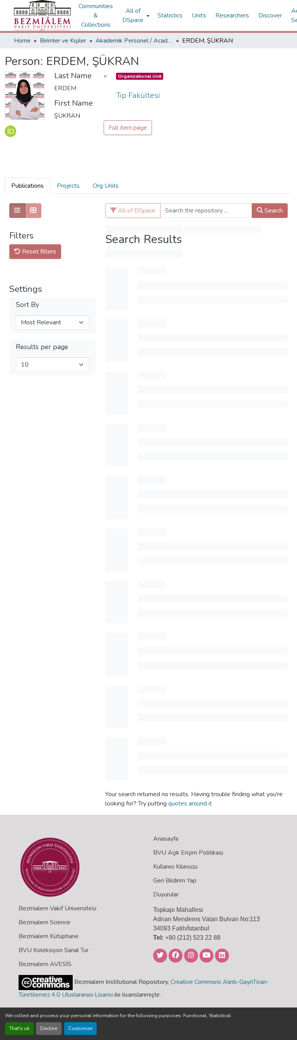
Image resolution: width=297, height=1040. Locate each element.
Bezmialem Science (44, 922)
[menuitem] (135, 15)
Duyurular (166, 894)
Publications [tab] (27, 186)
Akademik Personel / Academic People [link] (134, 40)
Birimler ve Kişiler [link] (63, 40)
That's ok (19, 1028)
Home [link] (22, 40)
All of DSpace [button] (132, 15)
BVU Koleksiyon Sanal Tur (54, 950)
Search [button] (273, 210)
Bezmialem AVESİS (45, 964)
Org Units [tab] (106, 186)
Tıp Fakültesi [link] (138, 95)
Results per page (42, 347)
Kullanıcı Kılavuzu (175, 867)
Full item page (128, 127)
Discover (270, 15)
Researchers (232, 15)
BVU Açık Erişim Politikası (188, 853)
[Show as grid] (33, 210)
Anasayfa (165, 839)
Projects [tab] (68, 186)
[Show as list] (17, 210)
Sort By (27, 305)
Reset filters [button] (38, 251)
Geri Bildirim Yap (174, 880)
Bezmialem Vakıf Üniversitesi (57, 908)
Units (199, 15)
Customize (80, 1028)
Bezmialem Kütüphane (49, 936)
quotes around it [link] (190, 803)
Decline (48, 1028)
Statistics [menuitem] (170, 15)
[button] (42, 15)
